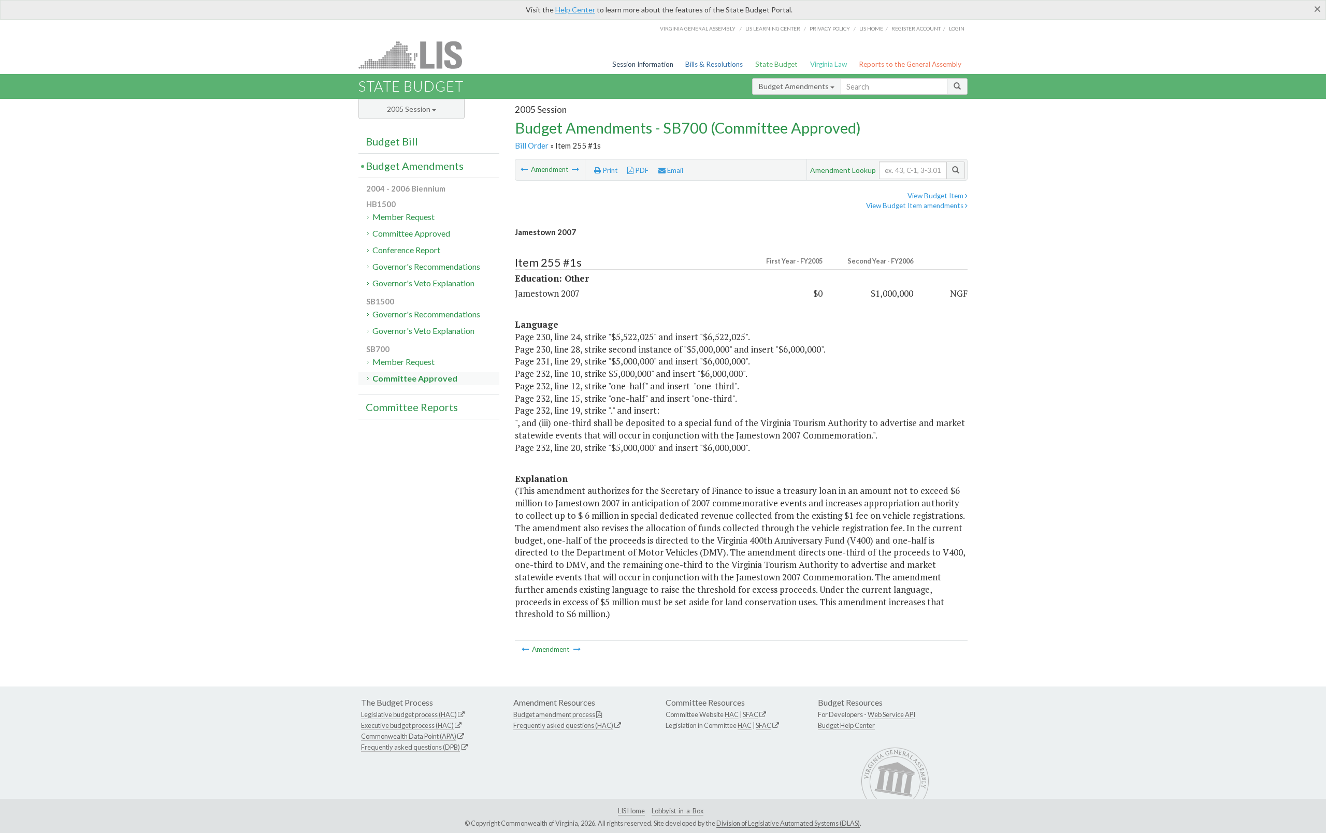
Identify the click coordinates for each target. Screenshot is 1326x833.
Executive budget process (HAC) (407, 725)
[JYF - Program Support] (525, 169)
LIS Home (631, 811)
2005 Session (409, 109)
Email (674, 170)
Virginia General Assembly (698, 28)
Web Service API (891, 714)
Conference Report (406, 250)
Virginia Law (828, 64)
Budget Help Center (846, 725)
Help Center (575, 9)
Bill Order (532, 145)
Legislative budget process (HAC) (409, 714)
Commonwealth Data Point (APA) (408, 736)
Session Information (642, 64)
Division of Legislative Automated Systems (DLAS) (788, 823)
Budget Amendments (794, 86)
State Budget (776, 64)
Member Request (403, 217)
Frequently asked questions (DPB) (410, 747)
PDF (640, 170)
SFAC (750, 714)
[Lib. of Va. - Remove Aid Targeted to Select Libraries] (575, 169)
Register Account (916, 28)
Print (609, 170)
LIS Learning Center (772, 28)
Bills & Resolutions (714, 64)
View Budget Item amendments (915, 205)
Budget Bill (392, 141)
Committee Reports (412, 407)
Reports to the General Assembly (910, 64)
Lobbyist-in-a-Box (677, 811)
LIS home (871, 28)
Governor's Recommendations (426, 266)
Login (956, 28)
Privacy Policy (830, 28)
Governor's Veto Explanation (423, 283)
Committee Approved (411, 233)
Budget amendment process (554, 714)
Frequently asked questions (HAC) (563, 725)
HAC (732, 714)
